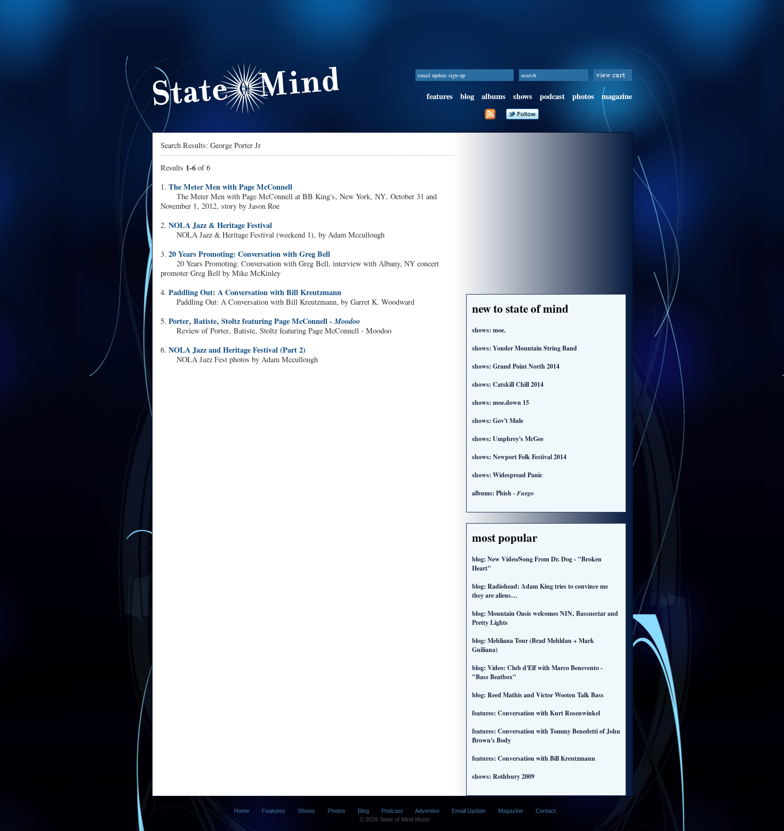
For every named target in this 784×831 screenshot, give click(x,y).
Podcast (392, 811)
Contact (545, 811)
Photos (336, 811)
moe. (489, 330)
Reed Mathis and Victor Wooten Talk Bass (538, 694)
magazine (617, 96)
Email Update (469, 811)
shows (522, 96)
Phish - (503, 493)
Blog (363, 811)
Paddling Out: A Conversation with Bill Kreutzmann (255, 292)
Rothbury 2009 (503, 776)
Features (273, 811)
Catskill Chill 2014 (507, 384)
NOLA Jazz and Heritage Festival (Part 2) (237, 349)
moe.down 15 (500, 402)
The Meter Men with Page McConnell (230, 186)
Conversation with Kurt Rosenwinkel (536, 713)
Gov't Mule (497, 420)
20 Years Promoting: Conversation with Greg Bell (249, 253)
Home (242, 811)
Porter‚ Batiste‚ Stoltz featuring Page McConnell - (264, 321)
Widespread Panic (507, 474)
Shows (306, 811)
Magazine (510, 811)
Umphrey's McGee (507, 438)
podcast (552, 96)
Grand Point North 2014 (515, 366)
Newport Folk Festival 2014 (519, 456)
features (440, 96)
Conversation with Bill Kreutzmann (533, 758)
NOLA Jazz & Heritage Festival (220, 225)
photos (583, 96)
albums (494, 96)
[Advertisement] (392, 24)
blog (467, 96)
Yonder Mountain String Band (524, 348)
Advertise (427, 811)
